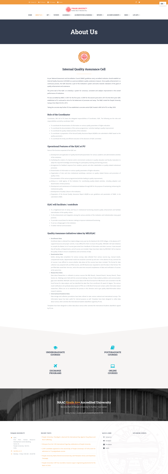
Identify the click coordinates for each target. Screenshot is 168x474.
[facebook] (136, 2)
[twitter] (139, 2)
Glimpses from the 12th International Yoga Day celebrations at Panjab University (66, 444)
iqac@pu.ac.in (17, 451)
